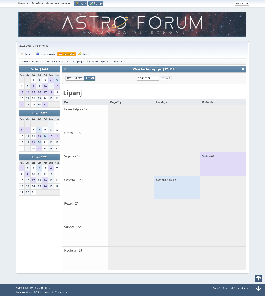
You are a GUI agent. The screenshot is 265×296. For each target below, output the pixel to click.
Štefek (206, 156)
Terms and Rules (231, 288)
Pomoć (216, 288)
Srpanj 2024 (39, 157)
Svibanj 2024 (39, 69)
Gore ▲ (245, 288)
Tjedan (90, 78)
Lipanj (72, 93)
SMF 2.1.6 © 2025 (24, 288)
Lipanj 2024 (39, 113)
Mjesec (78, 78)
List (69, 78)
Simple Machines (42, 288)
